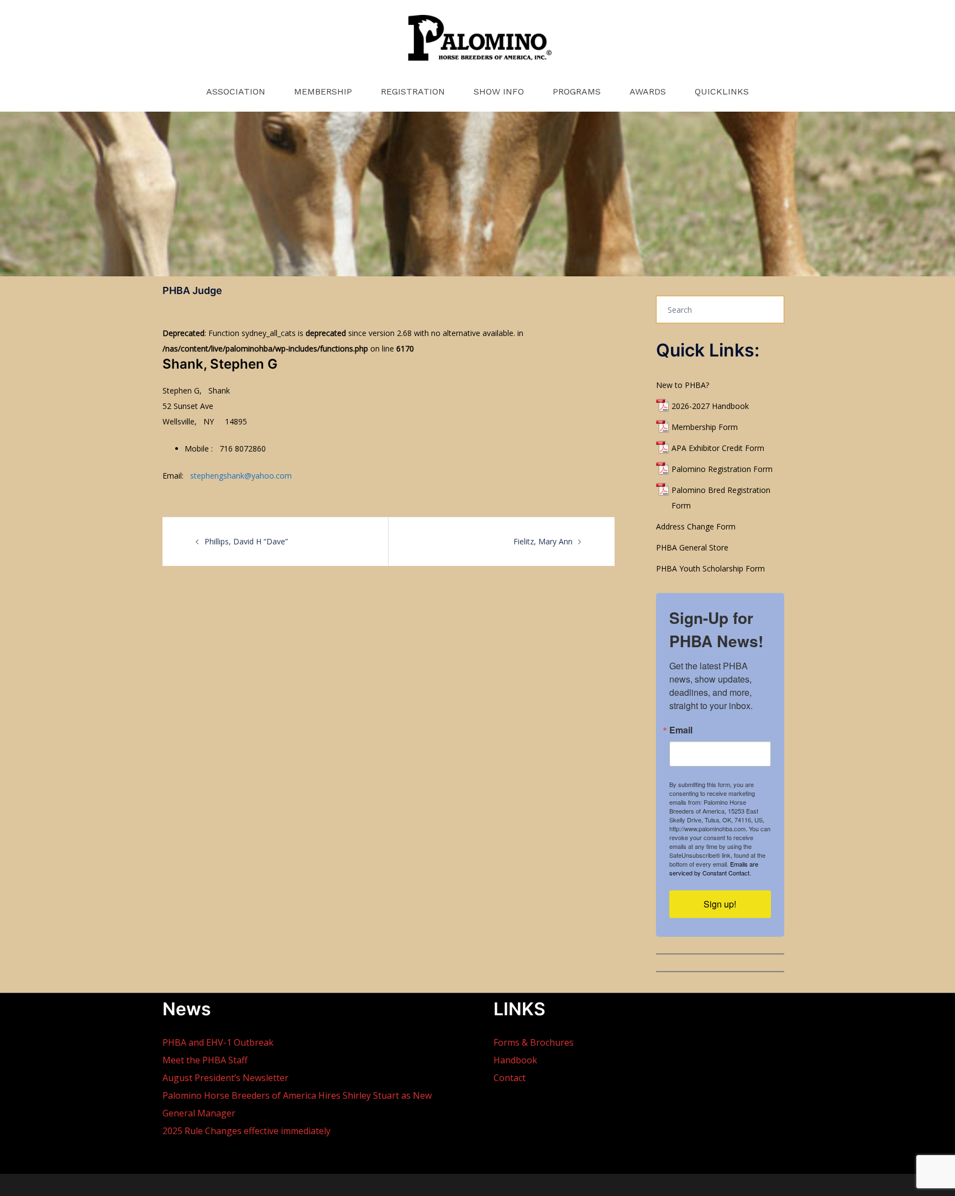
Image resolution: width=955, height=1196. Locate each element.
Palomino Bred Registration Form (720, 498)
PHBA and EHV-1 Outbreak (218, 1042)
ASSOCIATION (235, 91)
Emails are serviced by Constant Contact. (713, 868)
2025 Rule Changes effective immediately (246, 1131)
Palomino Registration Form (722, 469)
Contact (510, 1078)
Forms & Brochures (534, 1042)
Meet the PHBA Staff (205, 1060)
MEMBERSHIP (323, 91)
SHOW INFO (499, 91)
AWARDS (647, 91)
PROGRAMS (577, 91)
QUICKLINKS (722, 91)
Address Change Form (696, 526)
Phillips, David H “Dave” (246, 541)
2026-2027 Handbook (710, 406)
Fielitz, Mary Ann (543, 541)
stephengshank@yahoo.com (241, 475)
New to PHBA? (682, 385)
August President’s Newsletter (225, 1078)
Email (680, 730)
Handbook (515, 1060)
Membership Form (704, 427)
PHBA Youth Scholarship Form (710, 568)
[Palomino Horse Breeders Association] (477, 41)
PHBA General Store (692, 547)
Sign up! (720, 904)
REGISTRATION (413, 91)
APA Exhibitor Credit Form (717, 448)
